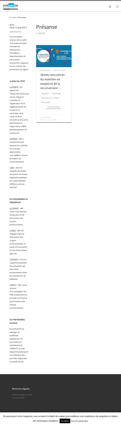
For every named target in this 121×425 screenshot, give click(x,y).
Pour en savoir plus (79, 420)
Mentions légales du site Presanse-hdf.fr (22, 396)
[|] (10, 6)
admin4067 (47, 117)
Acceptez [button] (64, 421)
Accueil (13, 17)
